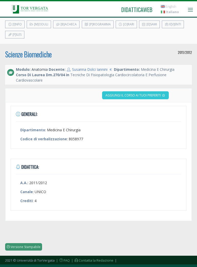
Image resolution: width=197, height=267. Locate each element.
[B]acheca (68, 24)
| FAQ (62, 260)
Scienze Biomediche (28, 54)
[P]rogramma (99, 24)
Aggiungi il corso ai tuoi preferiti (133, 95)
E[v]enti (175, 24)
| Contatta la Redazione (92, 260)
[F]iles (17, 34)
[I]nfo (17, 24)
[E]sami (151, 24)
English (170, 6)
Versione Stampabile (25, 247)
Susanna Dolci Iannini (89, 69)
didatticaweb (136, 9)
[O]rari (128, 24)
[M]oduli (40, 24)
